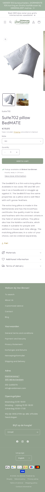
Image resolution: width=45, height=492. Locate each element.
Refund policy (20, 479)
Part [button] (6, 243)
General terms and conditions (19, 333)
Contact (9, 311)
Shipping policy (31, 483)
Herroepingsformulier (15, 355)
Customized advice (14, 306)
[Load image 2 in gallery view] (22, 100)
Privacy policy (33, 479)
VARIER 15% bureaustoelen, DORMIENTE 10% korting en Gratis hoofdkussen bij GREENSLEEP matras (22, 5)
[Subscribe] (37, 432)
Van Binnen (21, 476)
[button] (5, 22)
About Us (9, 300)
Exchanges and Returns (16, 350)
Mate (4, 136)
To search (9, 294)
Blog (7, 317)
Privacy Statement (14, 344)
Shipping (17, 132)
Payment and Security (15, 339)
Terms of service (16, 483)
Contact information (24, 487)
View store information (15, 176)
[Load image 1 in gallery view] (8, 100)
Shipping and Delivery (15, 361)
